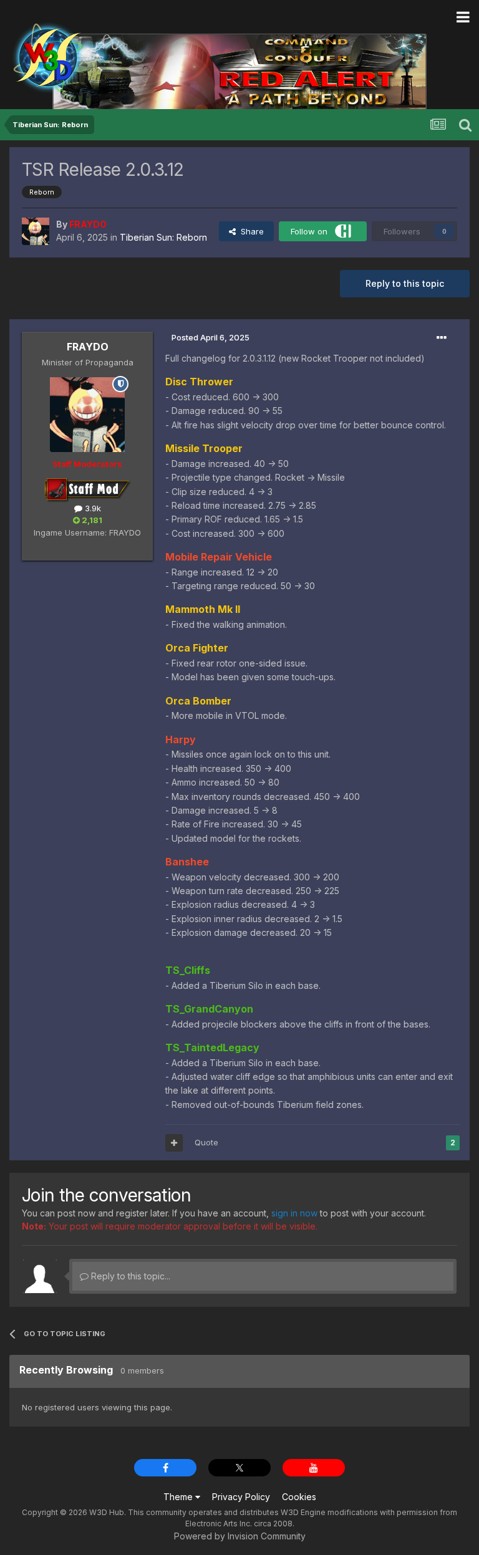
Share (250, 231)
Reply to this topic (404, 283)
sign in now (294, 1213)
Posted (210, 337)
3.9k (91, 508)
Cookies (299, 1496)
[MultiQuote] (174, 1143)
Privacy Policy (241, 1496)
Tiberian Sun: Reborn (163, 237)
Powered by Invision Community (240, 1536)
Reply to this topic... (129, 1276)
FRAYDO (88, 346)
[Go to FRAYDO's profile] (35, 231)
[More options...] (441, 337)
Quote (206, 1142)
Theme (179, 1496)
